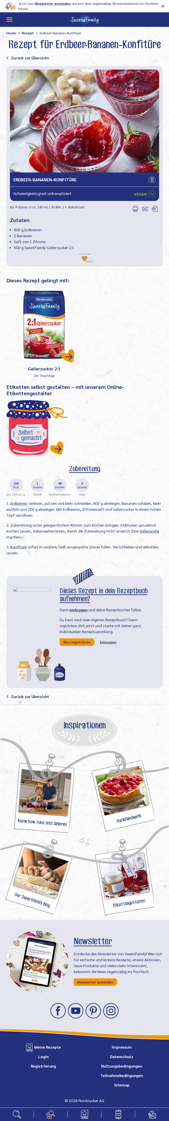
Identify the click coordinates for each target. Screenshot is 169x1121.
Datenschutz (121, 1056)
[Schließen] (163, 6)
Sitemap (121, 1084)
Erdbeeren (19, 503)
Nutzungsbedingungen (121, 1065)
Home (11, 33)
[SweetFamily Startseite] (84, 19)
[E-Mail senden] (145, 208)
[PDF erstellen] (154, 208)
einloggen (79, 609)
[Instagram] (111, 1010)
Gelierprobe (149, 530)
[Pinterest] (93, 1010)
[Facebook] (58, 1010)
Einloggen (108, 642)
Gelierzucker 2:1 (44, 368)
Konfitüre (18, 546)
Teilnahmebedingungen (121, 1075)
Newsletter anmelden (53, 3)
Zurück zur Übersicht (30, 57)
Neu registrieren (77, 642)
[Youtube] (75, 1010)
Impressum (122, 1046)
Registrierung (43, 1065)
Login (43, 1056)
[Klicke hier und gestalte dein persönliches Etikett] (37, 428)
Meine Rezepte (47, 1046)
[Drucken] (135, 208)
